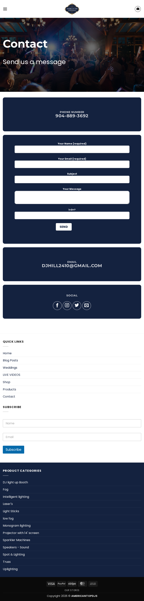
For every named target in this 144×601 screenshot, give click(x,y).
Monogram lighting (17, 525)
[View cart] (138, 9)
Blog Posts (10, 360)
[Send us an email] (86, 305)
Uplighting (10, 569)
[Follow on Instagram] (67, 305)
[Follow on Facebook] (57, 305)
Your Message (72, 189)
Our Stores (72, 590)
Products (9, 389)
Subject (72, 173)
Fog (5, 489)
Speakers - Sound (16, 547)
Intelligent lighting (16, 497)
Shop (6, 382)
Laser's (8, 504)
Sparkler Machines (16, 540)
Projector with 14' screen (21, 533)
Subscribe (13, 449)
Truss (7, 562)
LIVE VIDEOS (11, 375)
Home (7, 353)
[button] (5, 8)
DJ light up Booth (15, 482)
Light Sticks (11, 511)
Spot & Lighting (14, 554)
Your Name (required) (72, 143)
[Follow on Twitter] (76, 305)
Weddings (10, 368)
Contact (9, 396)
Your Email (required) (72, 158)
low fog (8, 518)
